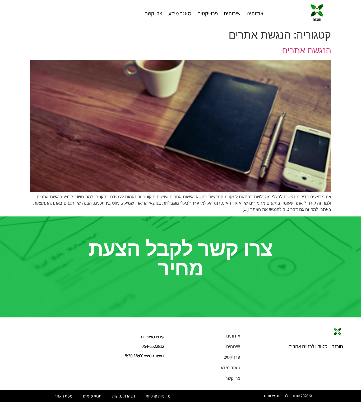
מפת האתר (63, 396)
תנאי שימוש (92, 396)
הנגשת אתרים (306, 50)
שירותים (232, 13)
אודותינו (255, 13)
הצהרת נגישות (123, 396)
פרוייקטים (207, 13)
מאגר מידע (179, 13)
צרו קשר (153, 13)
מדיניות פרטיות (158, 396)
